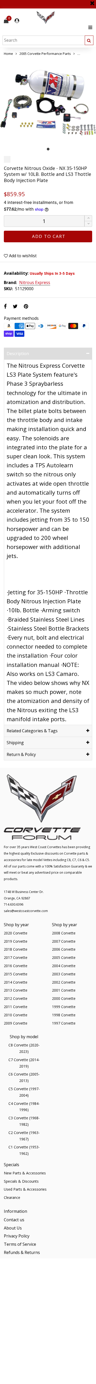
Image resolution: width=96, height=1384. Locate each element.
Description (18, 353)
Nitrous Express (34, 282)
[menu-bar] (89, 27)
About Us (13, 1228)
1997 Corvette (64, 1023)
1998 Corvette (64, 1014)
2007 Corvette (64, 941)
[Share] (5, 306)
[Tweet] (15, 306)
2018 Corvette (15, 949)
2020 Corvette (15, 933)
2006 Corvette (64, 949)
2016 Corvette (15, 965)
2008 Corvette (64, 933)
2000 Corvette (64, 998)
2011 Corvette (15, 1006)
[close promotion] (92, 1)
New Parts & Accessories (25, 1173)
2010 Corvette (15, 1014)
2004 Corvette (64, 965)
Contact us (14, 1220)
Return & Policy (21, 754)
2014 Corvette (15, 982)
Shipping (15, 742)
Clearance (12, 1197)
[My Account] (17, 21)
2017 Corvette (15, 957)
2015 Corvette (15, 974)
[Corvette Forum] (64, 17)
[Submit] (89, 40)
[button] (88, 224)
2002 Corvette (64, 982)
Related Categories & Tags (32, 731)
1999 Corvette (64, 1006)
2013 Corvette (15, 990)
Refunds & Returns (22, 1252)
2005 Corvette (64, 957)
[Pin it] (26, 306)
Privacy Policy (16, 1236)
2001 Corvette (64, 990)
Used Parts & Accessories (25, 1189)
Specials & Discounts (21, 1181)
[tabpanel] (48, 105)
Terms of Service (20, 1244)
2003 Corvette (64, 974)
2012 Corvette (15, 998)
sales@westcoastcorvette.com (26, 911)
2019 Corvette (15, 941)
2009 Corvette (15, 1023)
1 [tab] (48, 149)
